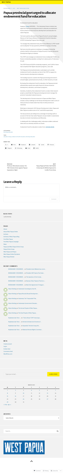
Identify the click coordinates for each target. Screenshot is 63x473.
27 (47, 399)
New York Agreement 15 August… (35, 285)
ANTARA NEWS (50, 127)
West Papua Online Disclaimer (12, 254)
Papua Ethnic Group (9, 249)
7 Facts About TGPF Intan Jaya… (32, 318)
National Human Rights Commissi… (33, 329)
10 (23, 393)
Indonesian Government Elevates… (28, 303)
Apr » (9, 404)
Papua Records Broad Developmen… (28, 293)
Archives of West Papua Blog (11, 236)
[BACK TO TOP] (31, 461)
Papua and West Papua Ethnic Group (14, 247)
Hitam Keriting (12, 289)
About (5, 229)
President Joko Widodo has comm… (36, 269)
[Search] (32, 431)
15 (7, 396)
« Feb (5, 404)
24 (23, 399)
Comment (53, 199)
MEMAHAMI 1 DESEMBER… (16, 269)
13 (47, 393)
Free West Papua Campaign (11, 241)
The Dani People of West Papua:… (27, 313)
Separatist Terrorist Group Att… (31, 325)
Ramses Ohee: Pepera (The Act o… (35, 281)
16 (15, 396)
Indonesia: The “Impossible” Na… (27, 298)
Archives (6, 234)
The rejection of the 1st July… (34, 277)
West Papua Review (9, 257)
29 (7, 402)
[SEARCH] (57, 431)
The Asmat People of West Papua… (28, 308)
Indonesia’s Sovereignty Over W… (27, 289)
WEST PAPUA (6, 2)
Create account (8, 344)
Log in (5, 346)
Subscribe (53, 374)
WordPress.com (8, 354)
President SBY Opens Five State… (35, 273)
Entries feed (7, 349)
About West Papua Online (11, 231)
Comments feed (8, 351)
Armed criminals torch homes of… (32, 322)
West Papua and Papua (10, 252)
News (5, 244)
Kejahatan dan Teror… (14, 318)
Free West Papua (8, 239)
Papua (27, 26)
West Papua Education (23, 8)
